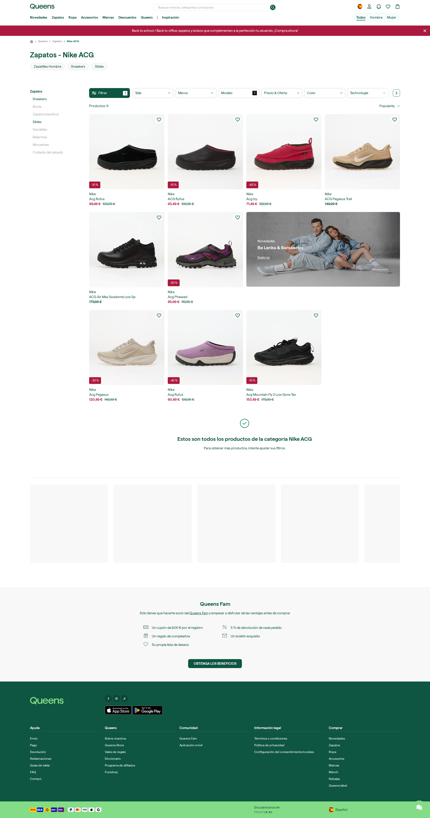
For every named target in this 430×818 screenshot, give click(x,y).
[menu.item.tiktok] (124, 698)
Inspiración (170, 17)
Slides (37, 122)
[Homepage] (65, 701)
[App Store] (118, 710)
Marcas (108, 17)
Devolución (38, 752)
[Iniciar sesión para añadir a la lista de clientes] (159, 119)
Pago (33, 745)
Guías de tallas (40, 765)
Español (341, 810)
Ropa (73, 17)
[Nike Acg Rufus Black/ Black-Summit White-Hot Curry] (126, 151)
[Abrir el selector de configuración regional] (359, 6)
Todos (361, 17)
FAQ (33, 772)
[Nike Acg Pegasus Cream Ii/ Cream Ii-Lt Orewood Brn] (126, 347)
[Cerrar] (425, 31)
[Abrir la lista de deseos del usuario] (388, 6)
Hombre (376, 17)
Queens (147, 17)
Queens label (338, 785)
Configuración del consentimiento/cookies (284, 752)
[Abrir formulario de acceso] (369, 6)
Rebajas (334, 779)
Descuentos (127, 17)
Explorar (264, 257)
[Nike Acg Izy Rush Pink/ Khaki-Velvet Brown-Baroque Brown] (284, 151)
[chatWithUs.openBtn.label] (419, 807)
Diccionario (113, 758)
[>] (396, 93)
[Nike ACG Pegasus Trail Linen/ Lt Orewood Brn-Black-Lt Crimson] (362, 151)
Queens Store (114, 745)
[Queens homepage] (42, 6)
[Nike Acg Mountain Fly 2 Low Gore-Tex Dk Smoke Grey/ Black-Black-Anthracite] (284, 347)
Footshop (111, 772)
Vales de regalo (115, 752)
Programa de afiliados (120, 765)
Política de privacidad (269, 745)
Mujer (391, 17)
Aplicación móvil (190, 745)
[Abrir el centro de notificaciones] (378, 6)
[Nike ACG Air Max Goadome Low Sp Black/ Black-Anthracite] (126, 249)
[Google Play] (147, 710)
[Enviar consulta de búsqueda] (272, 7)
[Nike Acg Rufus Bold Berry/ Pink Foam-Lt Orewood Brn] (205, 347)
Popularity (387, 106)
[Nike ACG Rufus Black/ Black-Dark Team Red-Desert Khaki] (205, 151)
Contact (35, 779)
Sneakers (40, 99)
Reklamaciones (40, 758)
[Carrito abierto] (397, 6)
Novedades (38, 17)
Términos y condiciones (270, 738)
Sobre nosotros (115, 738)
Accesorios (89, 17)
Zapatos (58, 17)
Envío (34, 738)
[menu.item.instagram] (116, 698)
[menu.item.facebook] (108, 698)
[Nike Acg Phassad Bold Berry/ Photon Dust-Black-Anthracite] (205, 249)
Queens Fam (198, 613)
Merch (333, 772)
